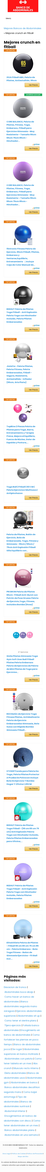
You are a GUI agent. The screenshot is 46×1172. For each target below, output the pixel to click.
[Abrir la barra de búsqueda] (43, 19)
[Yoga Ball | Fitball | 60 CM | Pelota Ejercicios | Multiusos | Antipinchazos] (23, 473)
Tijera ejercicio (12, 1025)
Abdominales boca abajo (18, 992)
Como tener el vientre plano (20, 1020)
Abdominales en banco (24, 1082)
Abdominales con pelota (18, 1058)
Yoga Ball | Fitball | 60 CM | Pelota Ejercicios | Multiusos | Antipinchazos (22, 490)
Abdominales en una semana (21, 1134)
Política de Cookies (19, 1154)
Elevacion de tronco (15, 987)
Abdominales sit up (29, 1015)
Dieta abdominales (15, 1073)
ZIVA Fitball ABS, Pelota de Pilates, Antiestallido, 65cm (22, 79)
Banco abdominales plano (19, 1130)
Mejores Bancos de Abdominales (22, 28)
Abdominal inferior (15, 1111)
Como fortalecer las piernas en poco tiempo (22, 1039)
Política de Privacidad (35, 1154)
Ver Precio (33, 85)
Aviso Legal (7, 1154)
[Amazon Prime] (35, 144)
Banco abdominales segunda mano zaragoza (20, 1006)
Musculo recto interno (26, 1068)
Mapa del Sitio (23, 1156)
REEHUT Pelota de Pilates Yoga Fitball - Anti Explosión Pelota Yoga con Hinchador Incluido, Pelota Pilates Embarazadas (22, 315)
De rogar (17, 1049)
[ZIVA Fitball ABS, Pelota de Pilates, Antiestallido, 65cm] (23, 64)
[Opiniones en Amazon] (23, 649)
